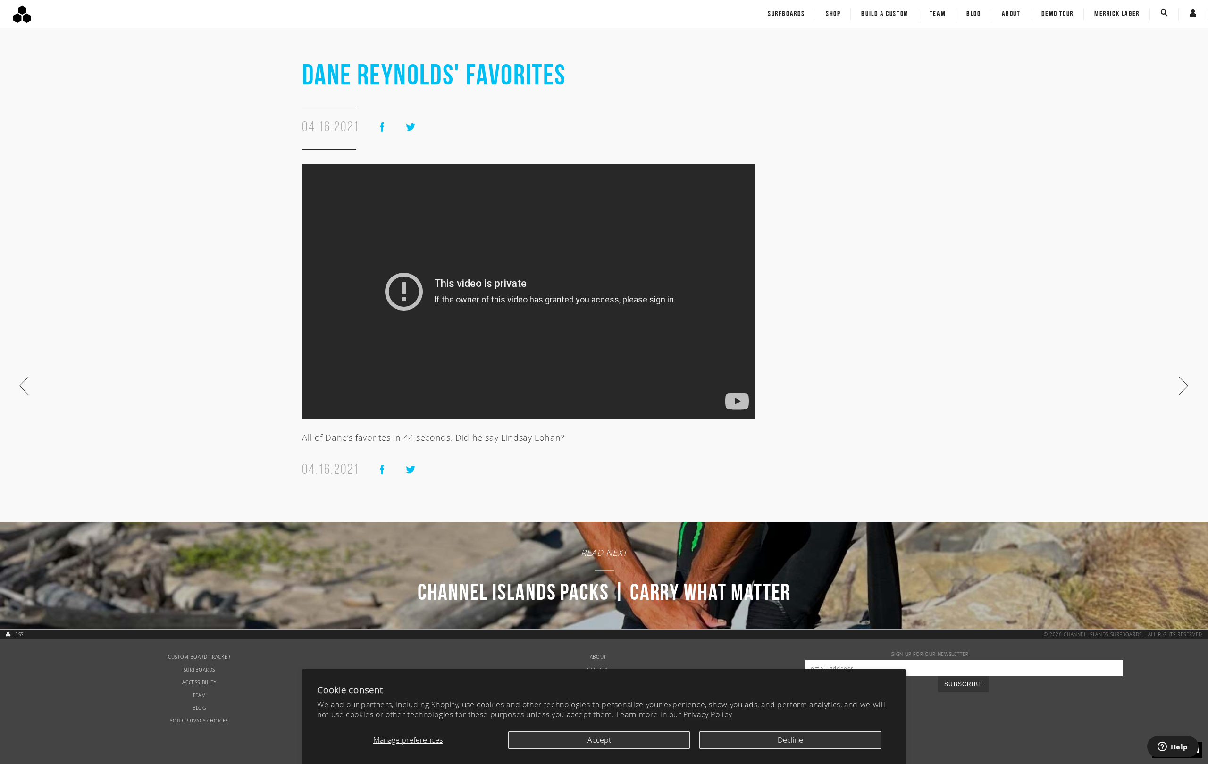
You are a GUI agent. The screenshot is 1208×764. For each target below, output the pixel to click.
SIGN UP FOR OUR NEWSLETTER (930, 654)
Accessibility (199, 683)
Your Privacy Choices (199, 721)
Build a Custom (884, 14)
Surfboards (786, 14)
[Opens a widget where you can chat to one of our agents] (1173, 747)
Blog (973, 14)
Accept (599, 740)
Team (938, 14)
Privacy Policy (707, 714)
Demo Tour (1057, 14)
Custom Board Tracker (199, 657)
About (1011, 14)
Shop (833, 14)
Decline (790, 740)
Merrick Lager (1117, 14)
